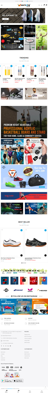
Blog (2, 355)
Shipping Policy (27, 334)
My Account (3, 352)
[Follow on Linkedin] (8, 346)
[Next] (47, 307)
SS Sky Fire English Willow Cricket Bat (40, 79)
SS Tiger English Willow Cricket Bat (5, 79)
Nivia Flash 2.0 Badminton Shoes (8, 258)
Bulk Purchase (27, 342)
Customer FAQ (27, 355)
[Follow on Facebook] (1, 346)
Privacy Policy (27, 340)
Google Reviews (30, 1)
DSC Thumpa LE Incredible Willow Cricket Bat (16, 79)
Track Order (25, 1)
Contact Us (3, 357)
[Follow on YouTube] (10, 346)
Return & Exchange (27, 336)
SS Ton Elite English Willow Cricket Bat (28, 79)
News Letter (26, 357)
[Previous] (1, 307)
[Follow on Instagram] (5, 346)
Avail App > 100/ (18, 1)
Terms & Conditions (27, 338)
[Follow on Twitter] (3, 346)
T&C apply (8, 324)
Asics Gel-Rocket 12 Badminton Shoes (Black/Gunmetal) (33, 258)
